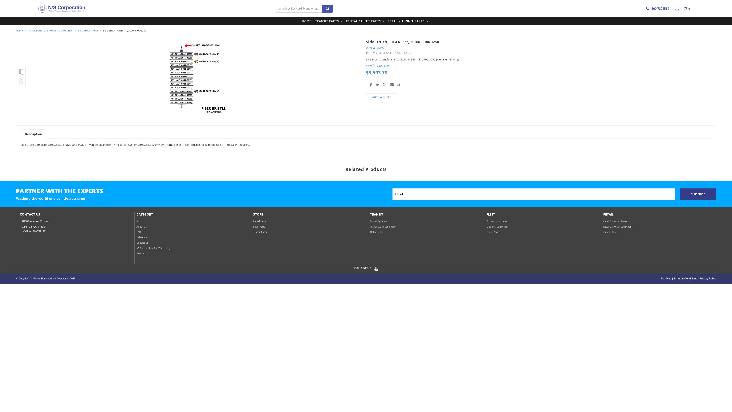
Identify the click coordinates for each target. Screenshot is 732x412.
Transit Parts (327, 21)
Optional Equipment (497, 226)
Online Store (376, 232)
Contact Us (142, 242)
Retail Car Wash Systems (616, 221)
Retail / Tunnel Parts (406, 21)
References (142, 237)
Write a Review (375, 48)
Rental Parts (259, 221)
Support (140, 221)
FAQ (138, 232)
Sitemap (140, 253)
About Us (141, 226)
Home (306, 21)
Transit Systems (378, 221)
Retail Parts (259, 226)
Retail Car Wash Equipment (617, 226)
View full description (378, 65)
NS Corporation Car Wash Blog (153, 248)
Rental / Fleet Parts (364, 21)
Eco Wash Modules (497, 221)
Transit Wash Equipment (383, 226)
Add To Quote (381, 97)
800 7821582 (660, 8)
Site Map (666, 278)
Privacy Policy (707, 278)
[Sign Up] (677, 9)
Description (33, 134)
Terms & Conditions (685, 278)
